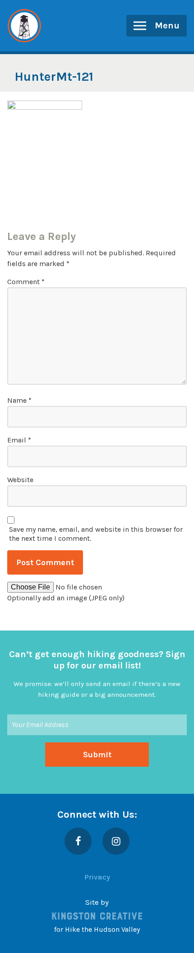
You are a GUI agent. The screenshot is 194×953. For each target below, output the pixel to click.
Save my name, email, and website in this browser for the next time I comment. (96, 534)
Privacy (97, 876)
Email (19, 440)
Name (19, 400)
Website (20, 479)
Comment (26, 281)
